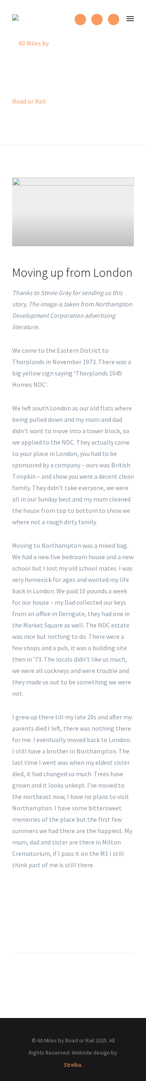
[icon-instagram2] (82, 19)
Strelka (72, 1064)
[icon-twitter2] (113, 19)
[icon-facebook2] (99, 19)
